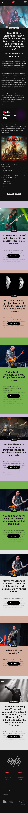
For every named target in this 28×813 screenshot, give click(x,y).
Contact (20, 779)
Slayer (18, 194)
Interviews (14, 28)
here (19, 126)
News (14, 230)
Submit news (20, 777)
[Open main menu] (25, 2)
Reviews (7, 779)
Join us (20, 776)
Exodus (10, 194)
